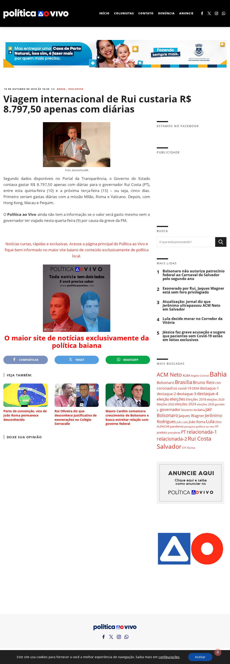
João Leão (182, 422)
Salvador (169, 446)
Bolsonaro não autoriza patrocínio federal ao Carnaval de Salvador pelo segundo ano (194, 275)
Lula (210, 421)
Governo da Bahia (193, 410)
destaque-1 (209, 388)
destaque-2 (166, 393)
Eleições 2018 (196, 399)
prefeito (162, 432)
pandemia (177, 426)
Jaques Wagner (191, 415)
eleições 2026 (205, 404)
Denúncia (166, 13)
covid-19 (184, 388)
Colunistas (124, 13)
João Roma (197, 421)
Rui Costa (199, 438)
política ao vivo (205, 426)
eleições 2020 (215, 399)
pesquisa (189, 426)
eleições (177, 399)
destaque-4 (207, 393)
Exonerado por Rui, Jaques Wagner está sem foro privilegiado (193, 290)
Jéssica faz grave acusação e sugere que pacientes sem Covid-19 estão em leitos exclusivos (194, 336)
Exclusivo (76, 88)
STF (184, 447)
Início (104, 13)
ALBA (186, 375)
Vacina (191, 448)
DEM (195, 388)
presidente (174, 432)
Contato (146, 13)
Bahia (61, 88)
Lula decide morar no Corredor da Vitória (193, 320)
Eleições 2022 (165, 404)
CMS (218, 383)
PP (216, 426)
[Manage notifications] (217, 652)
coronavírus (167, 388)
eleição (163, 399)
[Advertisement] (192, 187)
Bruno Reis (204, 382)
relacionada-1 (202, 431)
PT (183, 432)
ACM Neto (169, 374)
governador (170, 409)
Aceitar (200, 657)
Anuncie (186, 13)
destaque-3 (186, 393)
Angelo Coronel (200, 375)
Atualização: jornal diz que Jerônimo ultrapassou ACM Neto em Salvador (191, 305)
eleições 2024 (185, 404)
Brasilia (183, 382)
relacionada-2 (172, 438)
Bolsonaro (165, 382)
